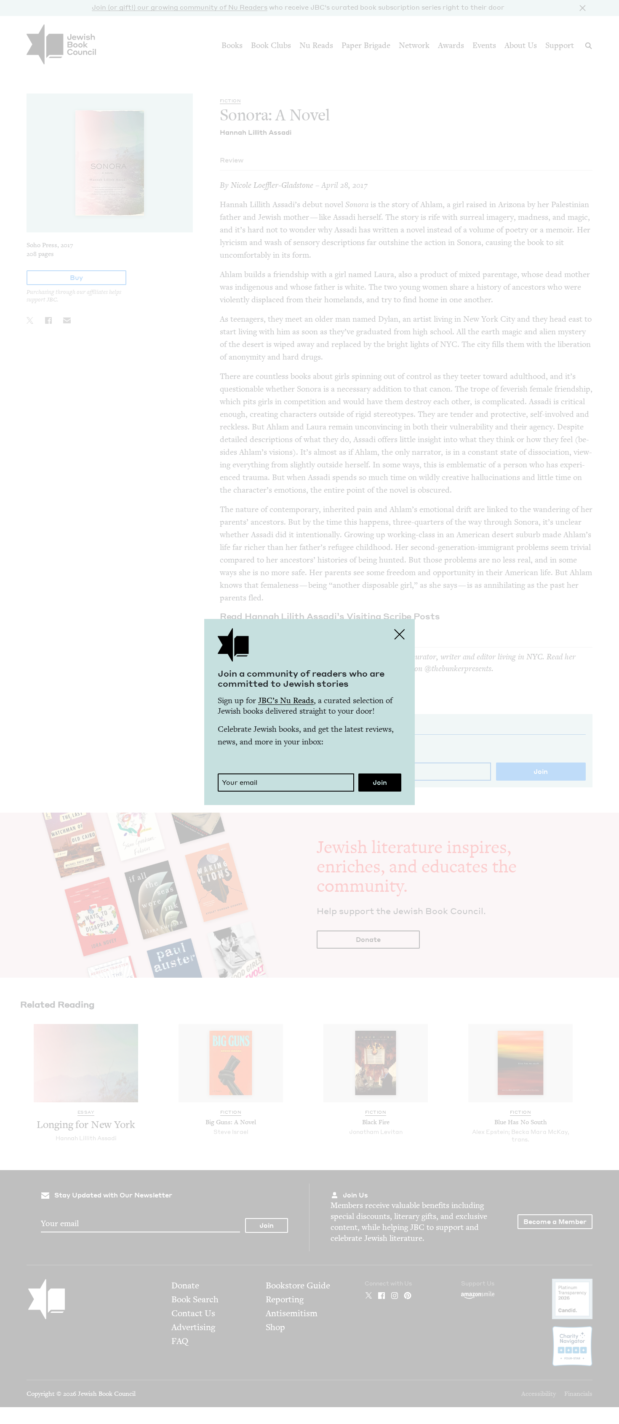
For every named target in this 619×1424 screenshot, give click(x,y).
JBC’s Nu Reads (286, 700)
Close (400, 634)
